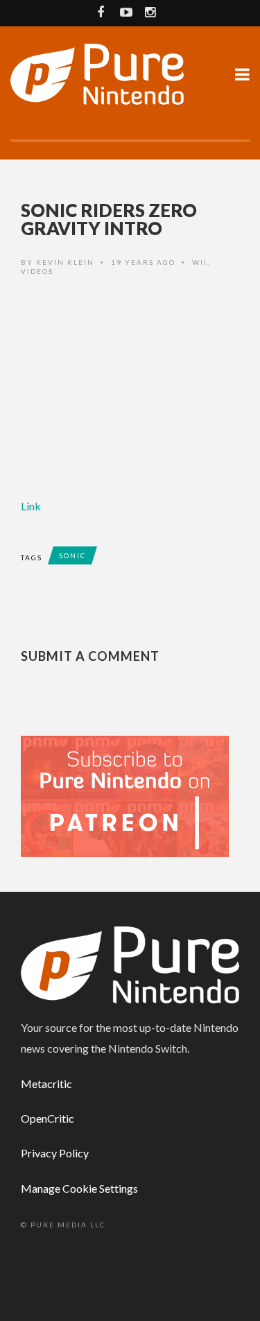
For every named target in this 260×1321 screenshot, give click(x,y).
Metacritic (46, 1083)
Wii (199, 262)
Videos (37, 271)
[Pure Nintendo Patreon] (125, 795)
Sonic (72, 555)
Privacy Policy (55, 1152)
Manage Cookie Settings (79, 1188)
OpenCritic (47, 1118)
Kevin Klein (65, 262)
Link (31, 505)
